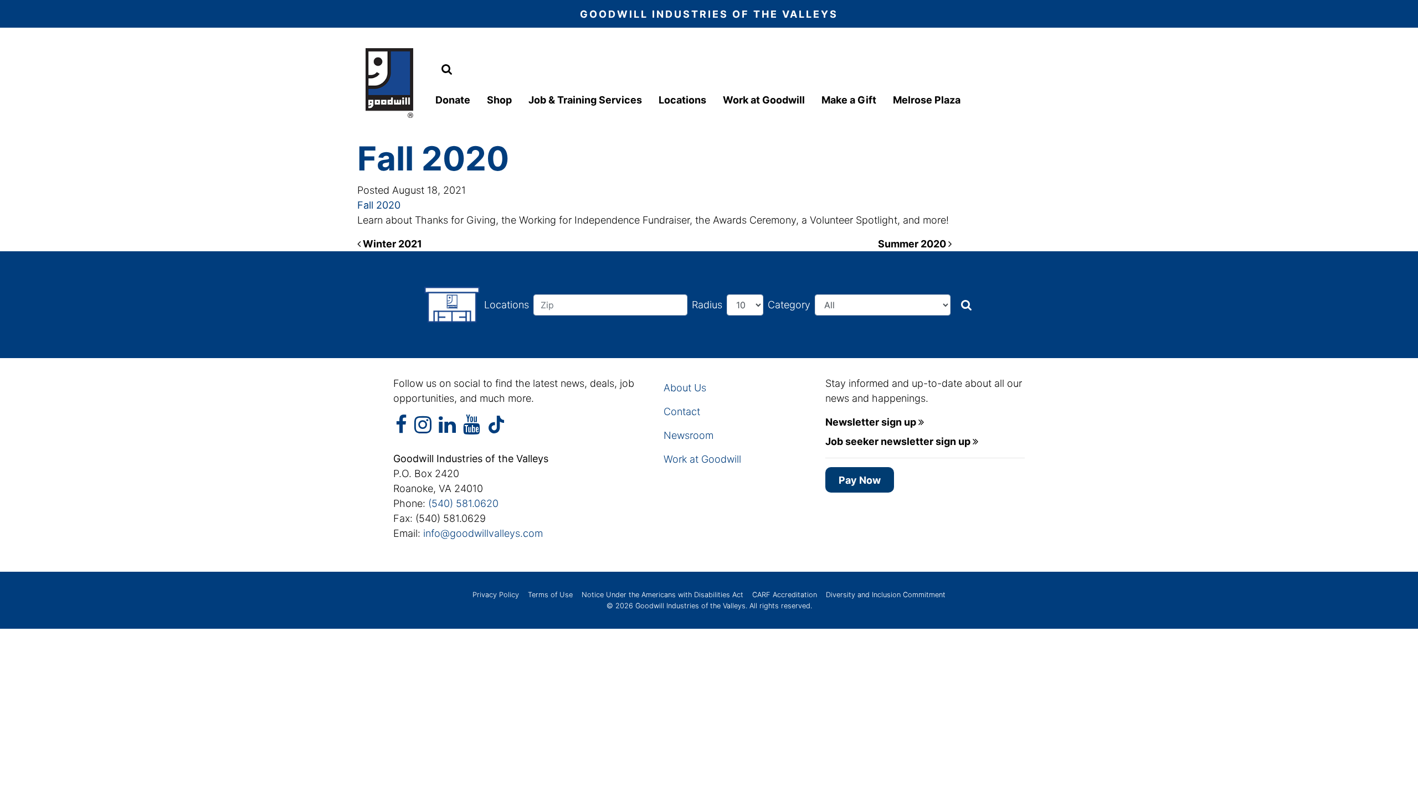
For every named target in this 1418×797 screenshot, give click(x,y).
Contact (682, 411)
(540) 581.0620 (463, 503)
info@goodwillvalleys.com (483, 533)
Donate (452, 100)
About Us (685, 388)
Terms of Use (550, 595)
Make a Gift (848, 100)
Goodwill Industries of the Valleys (689, 606)
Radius (707, 304)
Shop (499, 100)
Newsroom (688, 435)
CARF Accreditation (784, 595)
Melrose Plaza (926, 100)
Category (789, 304)
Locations (682, 100)
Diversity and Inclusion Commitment (886, 595)
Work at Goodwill (764, 100)
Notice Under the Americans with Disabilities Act (662, 595)
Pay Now (860, 480)
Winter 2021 (391, 244)
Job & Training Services (585, 100)
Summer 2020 (913, 244)
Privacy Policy (495, 595)
